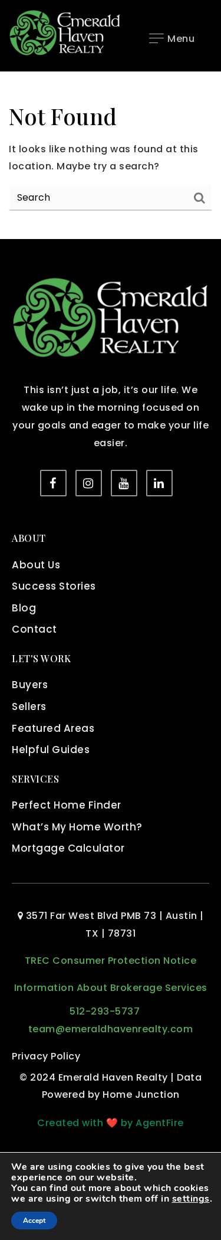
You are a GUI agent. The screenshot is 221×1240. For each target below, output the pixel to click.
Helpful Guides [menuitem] (51, 749)
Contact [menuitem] (34, 629)
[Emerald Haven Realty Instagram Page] (88, 483)
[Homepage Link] (65, 32)
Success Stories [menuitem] (54, 586)
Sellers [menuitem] (29, 706)
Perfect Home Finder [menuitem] (66, 805)
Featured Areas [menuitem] (53, 728)
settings (191, 1198)
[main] (110, 155)
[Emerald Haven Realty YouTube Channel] (124, 483)
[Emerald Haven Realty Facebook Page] (53, 483)
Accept (34, 1220)
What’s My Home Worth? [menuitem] (77, 827)
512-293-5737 (105, 1011)
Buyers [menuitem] (30, 685)
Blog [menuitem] (24, 608)
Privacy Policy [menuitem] (46, 1056)
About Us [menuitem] (36, 565)
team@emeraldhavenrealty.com (110, 1029)
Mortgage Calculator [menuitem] (68, 848)
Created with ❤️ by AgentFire (110, 1123)
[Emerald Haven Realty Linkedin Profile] (159, 483)
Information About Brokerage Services (110, 987)
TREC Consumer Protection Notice (111, 960)
